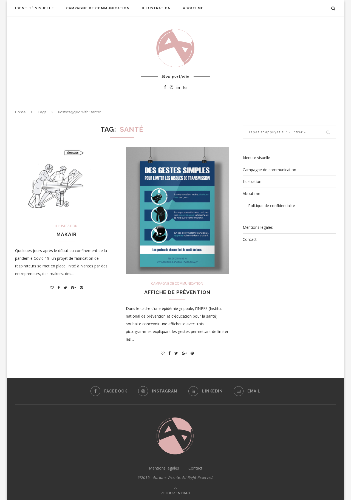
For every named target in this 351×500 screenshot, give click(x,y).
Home (20, 112)
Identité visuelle (34, 8)
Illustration (156, 8)
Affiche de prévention (177, 292)
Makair (66, 234)
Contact (250, 239)
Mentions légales (258, 227)
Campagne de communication (98, 8)
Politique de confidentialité (271, 205)
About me (193, 8)
